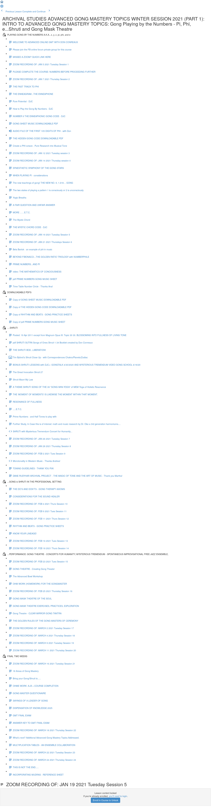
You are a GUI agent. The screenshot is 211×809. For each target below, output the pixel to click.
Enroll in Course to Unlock (105, 800)
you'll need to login (118, 796)
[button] (2, 2)
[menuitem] (2, 7)
